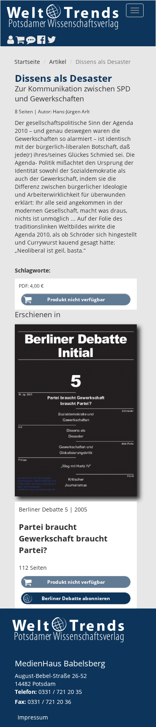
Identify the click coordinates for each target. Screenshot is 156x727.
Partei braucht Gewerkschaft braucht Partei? (63, 538)
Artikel (57, 61)
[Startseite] (62, 17)
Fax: (20, 701)
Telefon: (26, 691)
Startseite (27, 61)
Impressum (33, 717)
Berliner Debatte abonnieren (76, 598)
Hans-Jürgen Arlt (71, 111)
